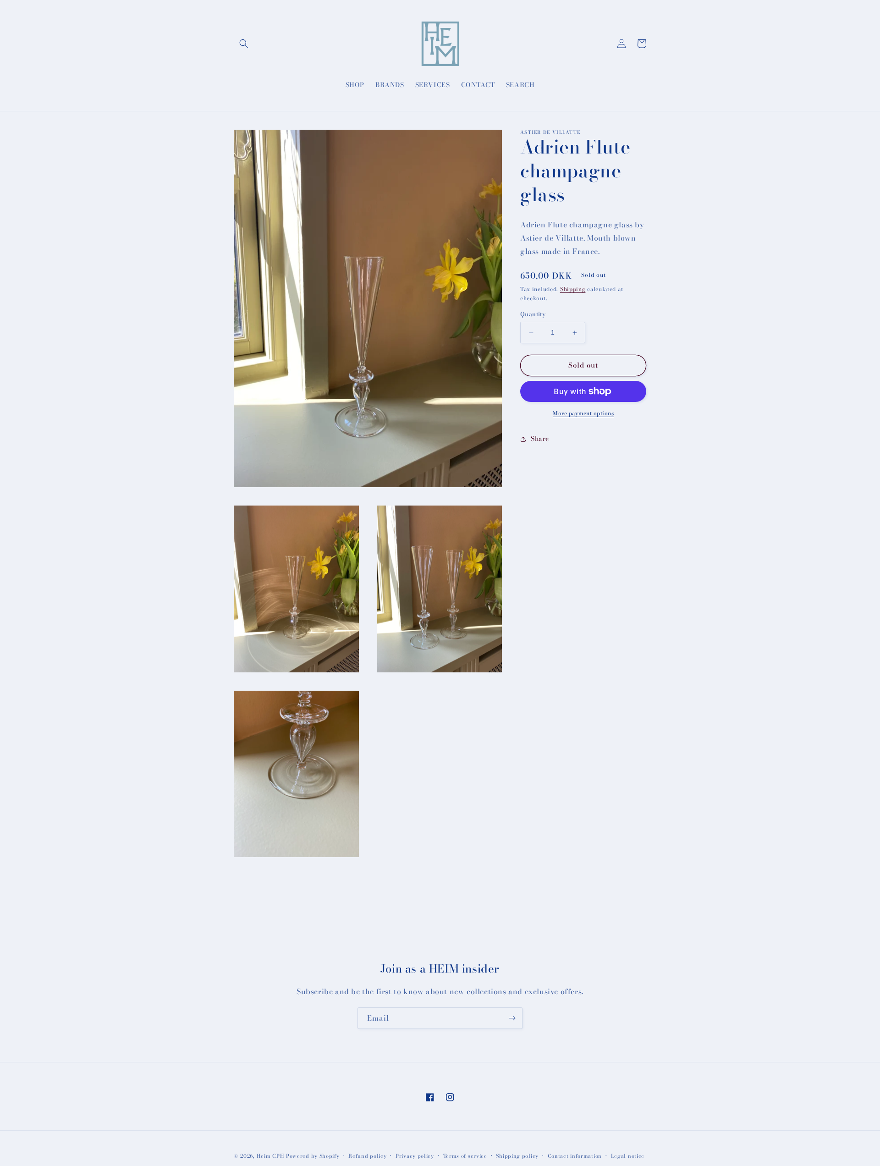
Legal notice (627, 1156)
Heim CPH (271, 1156)
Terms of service (465, 1156)
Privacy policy (415, 1156)
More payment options (583, 413)
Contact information (575, 1156)
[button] (244, 43)
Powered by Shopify (313, 1156)
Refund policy (367, 1156)
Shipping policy (517, 1156)
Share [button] (540, 439)
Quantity (532, 314)
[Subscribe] (512, 1018)
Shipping (573, 289)
